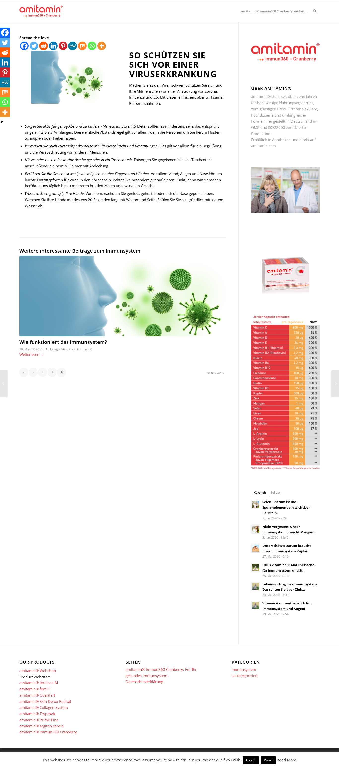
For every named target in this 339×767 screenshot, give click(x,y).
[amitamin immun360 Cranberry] (41, 11)
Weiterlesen (29, 354)
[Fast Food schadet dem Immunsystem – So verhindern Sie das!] (4, 383)
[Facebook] (24, 46)
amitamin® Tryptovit (37, 713)
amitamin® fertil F (35, 688)
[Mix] (82, 46)
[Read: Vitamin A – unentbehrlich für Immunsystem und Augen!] (255, 605)
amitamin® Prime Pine (38, 719)
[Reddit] (43, 46)
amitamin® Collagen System (43, 707)
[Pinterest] (63, 46)
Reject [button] (268, 760)
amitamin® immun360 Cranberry (48, 731)
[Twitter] (34, 46)
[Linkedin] (53, 46)
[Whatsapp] (92, 46)
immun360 (84, 349)
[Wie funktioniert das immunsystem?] (122, 296)
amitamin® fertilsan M (38, 682)
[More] (101, 46)
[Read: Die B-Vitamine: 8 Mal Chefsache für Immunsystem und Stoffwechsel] (255, 567)
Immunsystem (244, 669)
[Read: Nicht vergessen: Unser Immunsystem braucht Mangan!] (255, 529)
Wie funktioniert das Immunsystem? (63, 342)
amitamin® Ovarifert (37, 695)
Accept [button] (251, 760)
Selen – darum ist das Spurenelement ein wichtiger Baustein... (286, 507)
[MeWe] (72, 46)
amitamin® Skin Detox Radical (45, 701)
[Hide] (2, 122)
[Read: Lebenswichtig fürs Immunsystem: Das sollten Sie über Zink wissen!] (255, 586)
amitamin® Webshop (37, 670)
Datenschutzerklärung (144, 681)
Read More (286, 759)
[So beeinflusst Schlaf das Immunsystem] (335, 383)
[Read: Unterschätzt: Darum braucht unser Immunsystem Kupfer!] (255, 548)
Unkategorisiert (57, 349)
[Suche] (315, 11)
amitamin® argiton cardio (41, 725)
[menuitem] (274, 11)
